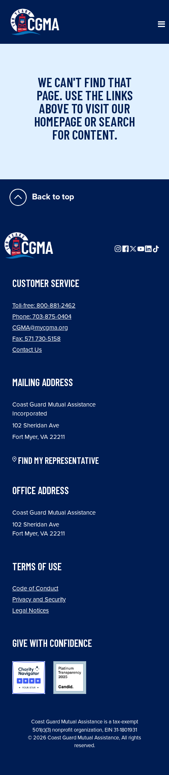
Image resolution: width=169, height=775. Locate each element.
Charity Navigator (28, 677)
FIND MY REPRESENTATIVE (58, 460)
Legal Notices (30, 610)
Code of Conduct (35, 588)
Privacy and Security (39, 599)
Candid (69, 677)
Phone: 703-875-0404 (41, 316)
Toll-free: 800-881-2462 (43, 305)
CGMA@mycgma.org (40, 327)
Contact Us (27, 349)
